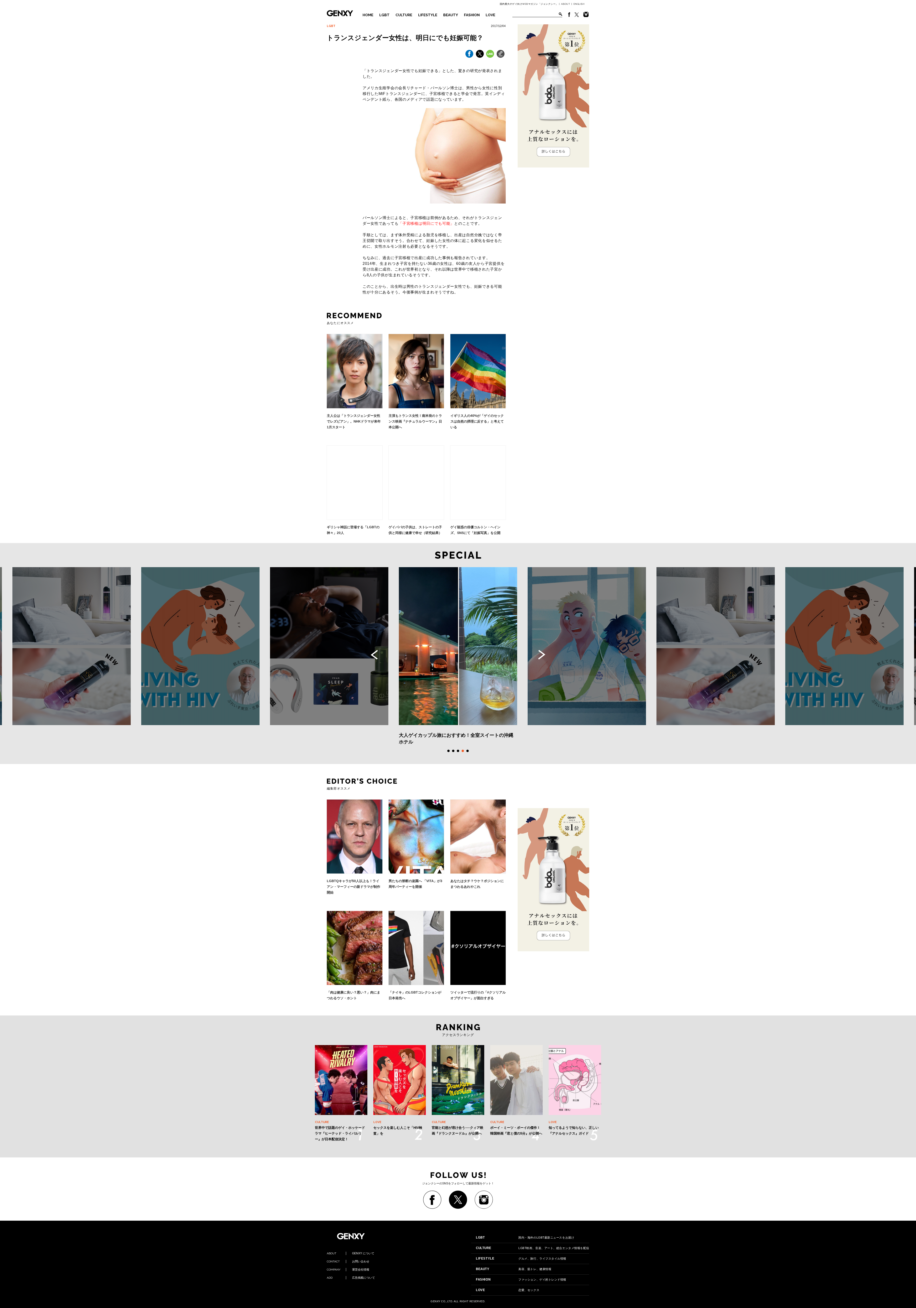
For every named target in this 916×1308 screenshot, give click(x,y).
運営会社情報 (348, 1269)
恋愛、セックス (507, 1290)
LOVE (490, 15)
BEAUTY (450, 15)
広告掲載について (351, 1277)
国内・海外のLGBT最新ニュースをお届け (525, 1237)
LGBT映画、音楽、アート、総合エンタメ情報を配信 (532, 1248)
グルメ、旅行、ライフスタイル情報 (521, 1258)
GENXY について (350, 1253)
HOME (368, 15)
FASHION (472, 15)
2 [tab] (453, 751)
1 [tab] (448, 751)
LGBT (384, 15)
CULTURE (404, 15)
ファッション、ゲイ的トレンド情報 (521, 1279)
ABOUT (565, 4)
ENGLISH (579, 4)
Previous (374, 654)
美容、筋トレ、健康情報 (513, 1269)
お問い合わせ (348, 1261)
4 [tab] (463, 751)
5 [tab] (467, 751)
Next (541, 654)
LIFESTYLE (427, 15)
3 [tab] (458, 751)
